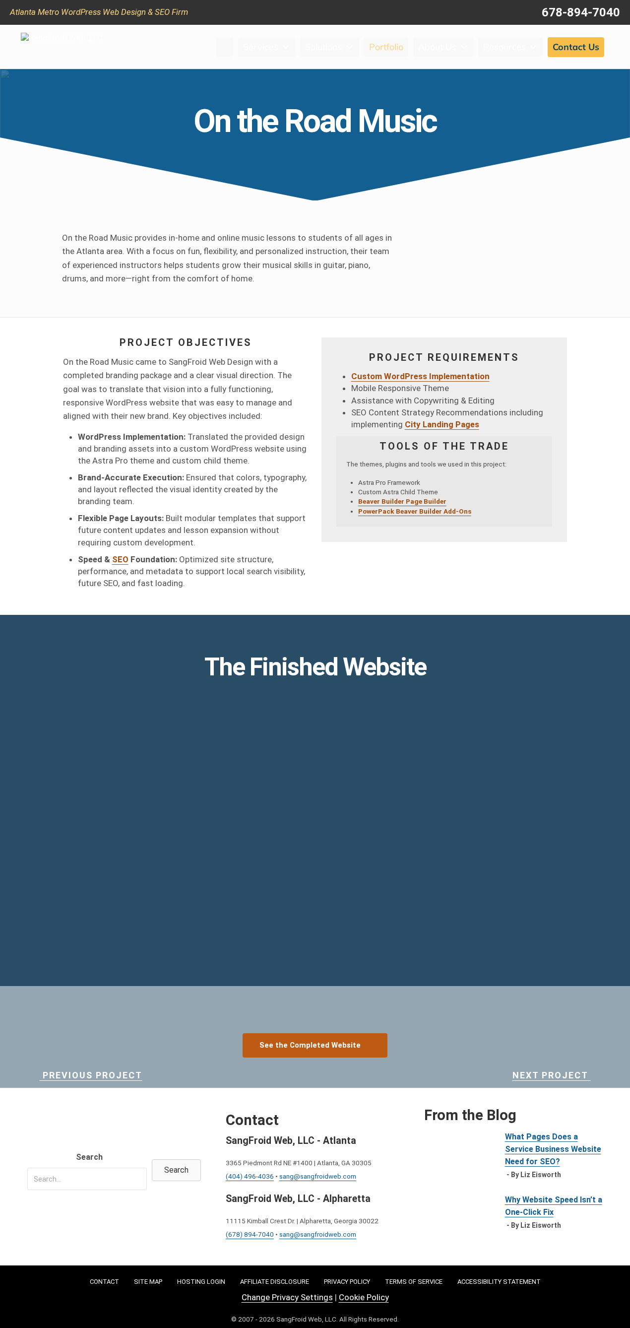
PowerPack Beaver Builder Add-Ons (414, 511)
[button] (176, 1170)
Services (260, 47)
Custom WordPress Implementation (420, 376)
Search (89, 1157)
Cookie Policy (364, 1297)
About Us (437, 47)
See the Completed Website (310, 1045)
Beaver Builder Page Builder (402, 501)
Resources (504, 47)
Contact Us (576, 47)
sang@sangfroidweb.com (317, 1176)
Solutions (323, 47)
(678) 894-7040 (250, 1234)
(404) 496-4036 (250, 1176)
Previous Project (91, 1075)
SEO (120, 559)
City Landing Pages (442, 424)
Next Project (551, 1075)
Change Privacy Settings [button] (287, 1297)
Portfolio (386, 47)
